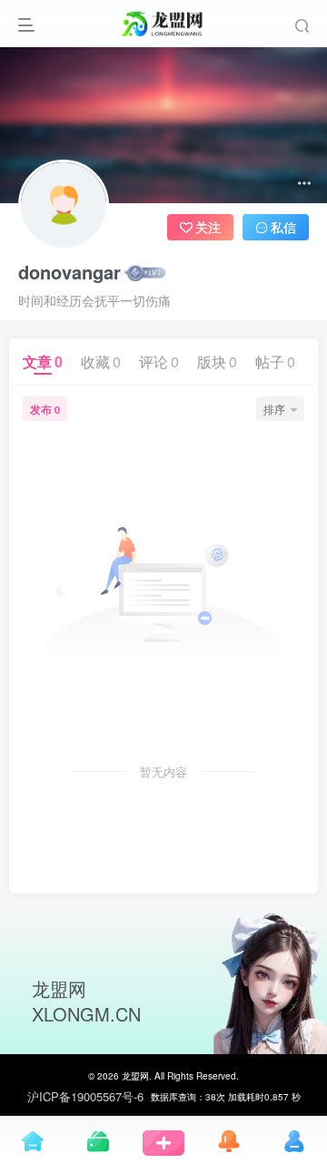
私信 (283, 227)
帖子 (275, 361)
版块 (217, 361)
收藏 (101, 361)
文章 (43, 361)
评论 (159, 361)
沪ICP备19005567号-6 (85, 1097)
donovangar (69, 272)
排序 (274, 408)
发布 (45, 408)
